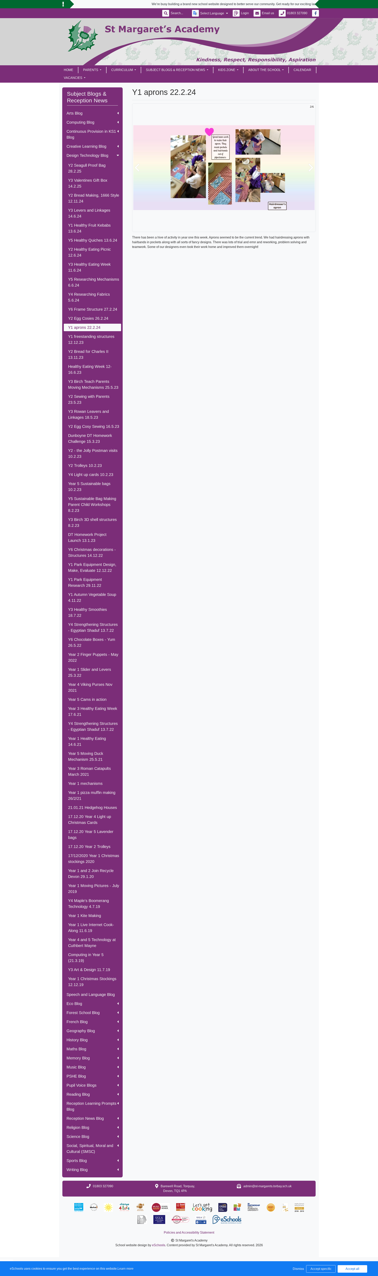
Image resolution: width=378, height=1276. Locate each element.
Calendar (302, 70)
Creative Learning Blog (86, 146)
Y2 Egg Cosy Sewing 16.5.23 (93, 426)
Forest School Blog (83, 1013)
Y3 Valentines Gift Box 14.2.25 (87, 183)
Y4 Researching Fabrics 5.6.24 (89, 297)
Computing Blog (80, 122)
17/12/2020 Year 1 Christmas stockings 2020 (93, 858)
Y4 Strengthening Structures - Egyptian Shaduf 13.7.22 (93, 627)
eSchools (158, 1245)
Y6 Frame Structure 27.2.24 (92, 309)
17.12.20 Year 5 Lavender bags (90, 834)
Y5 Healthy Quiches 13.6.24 (92, 240)
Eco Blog (74, 1003)
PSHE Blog (76, 1076)
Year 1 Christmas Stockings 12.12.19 (92, 982)
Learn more (125, 1268)
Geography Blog (81, 1031)
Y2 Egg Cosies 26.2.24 (88, 318)
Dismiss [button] (298, 1268)
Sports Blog (77, 1160)
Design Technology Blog (87, 155)
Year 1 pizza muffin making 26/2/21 (91, 795)
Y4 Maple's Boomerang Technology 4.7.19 (88, 903)
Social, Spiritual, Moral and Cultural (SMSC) (90, 1148)
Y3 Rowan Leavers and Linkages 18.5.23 (88, 414)
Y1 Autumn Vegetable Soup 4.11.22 (92, 597)
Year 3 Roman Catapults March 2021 (89, 771)
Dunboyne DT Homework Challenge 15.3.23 (90, 438)
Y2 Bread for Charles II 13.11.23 (88, 354)
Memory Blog (78, 1058)
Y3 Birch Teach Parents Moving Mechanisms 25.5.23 (93, 384)
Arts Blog (74, 113)
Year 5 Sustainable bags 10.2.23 (89, 486)
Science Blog (78, 1136)
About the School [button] (264, 70)
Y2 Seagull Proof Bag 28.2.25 (87, 168)
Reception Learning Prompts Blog (91, 1106)
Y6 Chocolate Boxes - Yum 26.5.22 (91, 642)
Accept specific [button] (321, 1268)
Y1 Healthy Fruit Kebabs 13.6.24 (89, 228)
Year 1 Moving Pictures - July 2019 (93, 888)
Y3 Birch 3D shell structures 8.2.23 (92, 522)
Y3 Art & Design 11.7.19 (89, 970)
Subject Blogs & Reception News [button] (176, 70)
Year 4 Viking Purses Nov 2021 (90, 687)
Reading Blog (78, 1094)
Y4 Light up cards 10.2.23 (90, 474)
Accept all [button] (352, 1268)
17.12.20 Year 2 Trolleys (89, 846)
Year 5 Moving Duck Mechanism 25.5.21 (85, 756)
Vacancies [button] (73, 77)
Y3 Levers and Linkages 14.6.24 (89, 213)
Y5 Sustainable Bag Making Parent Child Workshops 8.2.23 (92, 504)
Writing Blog (77, 1170)
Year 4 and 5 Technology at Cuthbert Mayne (92, 943)
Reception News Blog (85, 1118)
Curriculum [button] (122, 70)
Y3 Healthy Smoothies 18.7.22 (87, 612)
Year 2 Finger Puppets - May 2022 (93, 657)
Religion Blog (78, 1127)
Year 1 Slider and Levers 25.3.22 (89, 672)
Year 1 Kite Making (84, 915)
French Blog (77, 1022)
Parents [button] (91, 70)
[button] (137, 167)
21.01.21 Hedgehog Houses (92, 807)
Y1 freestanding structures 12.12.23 (91, 339)
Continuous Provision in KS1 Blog (91, 134)
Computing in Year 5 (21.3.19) (86, 958)
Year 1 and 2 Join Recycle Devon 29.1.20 (91, 873)
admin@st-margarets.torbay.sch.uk (267, 1186)
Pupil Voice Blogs (81, 1085)
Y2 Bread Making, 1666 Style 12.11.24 (93, 198)
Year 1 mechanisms (85, 783)
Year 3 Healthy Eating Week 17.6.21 (92, 711)
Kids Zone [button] (227, 70)
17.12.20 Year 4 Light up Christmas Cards (89, 819)
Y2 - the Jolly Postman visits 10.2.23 (93, 453)
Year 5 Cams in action (87, 699)
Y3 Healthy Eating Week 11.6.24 (89, 267)
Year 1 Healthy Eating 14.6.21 (87, 741)
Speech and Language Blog (91, 994)
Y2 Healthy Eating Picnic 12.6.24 (89, 252)
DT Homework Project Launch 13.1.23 (87, 537)
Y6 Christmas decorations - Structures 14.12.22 (92, 552)
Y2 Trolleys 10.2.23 (85, 465)
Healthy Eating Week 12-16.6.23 (90, 369)
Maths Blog (76, 1049)
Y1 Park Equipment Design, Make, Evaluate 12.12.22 (92, 567)
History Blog (77, 1040)
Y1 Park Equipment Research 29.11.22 (85, 582)
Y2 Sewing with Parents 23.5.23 (88, 399)
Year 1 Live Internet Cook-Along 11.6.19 (91, 928)
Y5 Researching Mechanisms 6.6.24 (93, 282)
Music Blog (76, 1067)
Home (68, 70)
